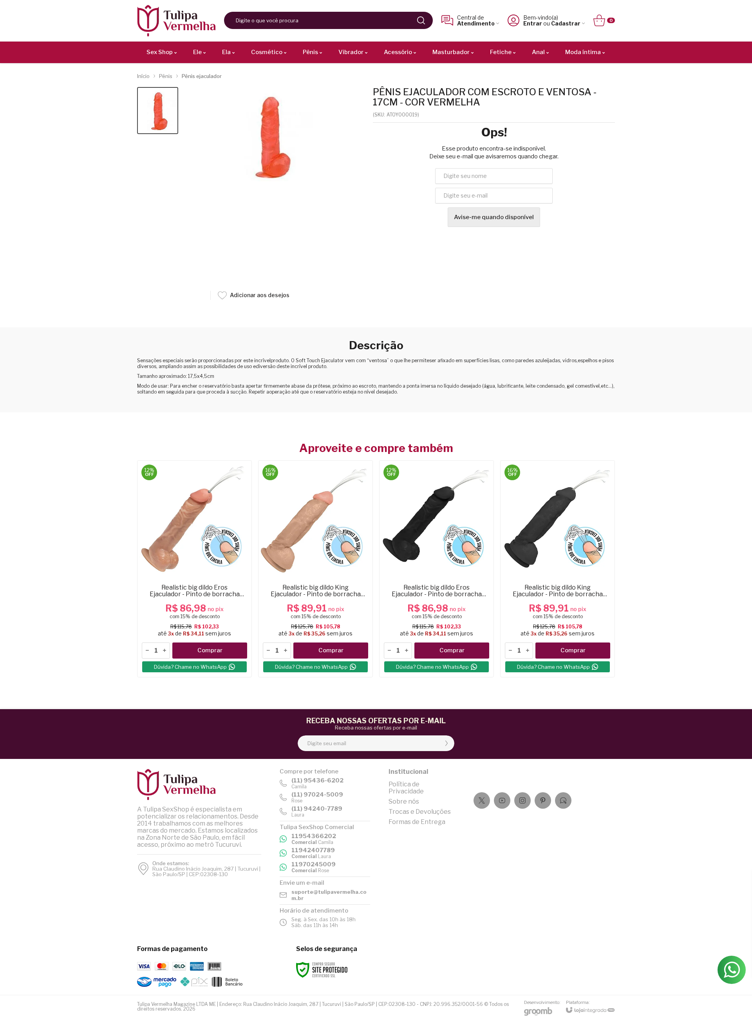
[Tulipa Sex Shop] (176, 20)
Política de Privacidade (406, 787)
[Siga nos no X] (482, 800)
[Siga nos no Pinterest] (543, 800)
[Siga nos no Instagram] (522, 800)
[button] (157, 110)
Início (143, 76)
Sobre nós (404, 801)
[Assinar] (446, 743)
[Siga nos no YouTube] (502, 800)
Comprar (209, 650)
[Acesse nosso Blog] (563, 800)
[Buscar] (421, 20)
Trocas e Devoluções (420, 811)
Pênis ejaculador (202, 76)
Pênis (165, 76)
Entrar (532, 23)
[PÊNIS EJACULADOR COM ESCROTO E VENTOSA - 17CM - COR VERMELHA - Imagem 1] (157, 111)
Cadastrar (565, 23)
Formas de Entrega (417, 822)
